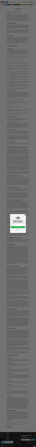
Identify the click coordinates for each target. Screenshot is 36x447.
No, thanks (18, 229)
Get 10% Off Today (18, 227)
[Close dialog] (25, 215)
